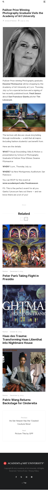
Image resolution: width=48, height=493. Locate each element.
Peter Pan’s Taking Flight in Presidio (21, 277)
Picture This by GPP (24, 432)
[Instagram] (26, 477)
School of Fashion (10, 21)
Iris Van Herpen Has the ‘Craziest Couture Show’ (24, 421)
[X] (21, 477)
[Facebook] (16, 477)
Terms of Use (22, 471)
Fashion (5, 271)
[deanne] (24, 52)
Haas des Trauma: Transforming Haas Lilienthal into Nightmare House (22, 339)
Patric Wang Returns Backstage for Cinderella (20, 401)
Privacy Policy (34, 471)
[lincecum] (24, 118)
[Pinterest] (31, 477)
